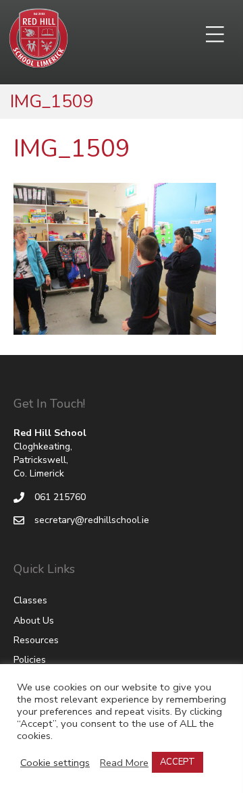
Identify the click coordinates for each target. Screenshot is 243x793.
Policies (30, 659)
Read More (124, 763)
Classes (30, 600)
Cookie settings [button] (55, 763)
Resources (36, 640)
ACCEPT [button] (177, 762)
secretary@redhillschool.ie (91, 520)
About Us (34, 620)
